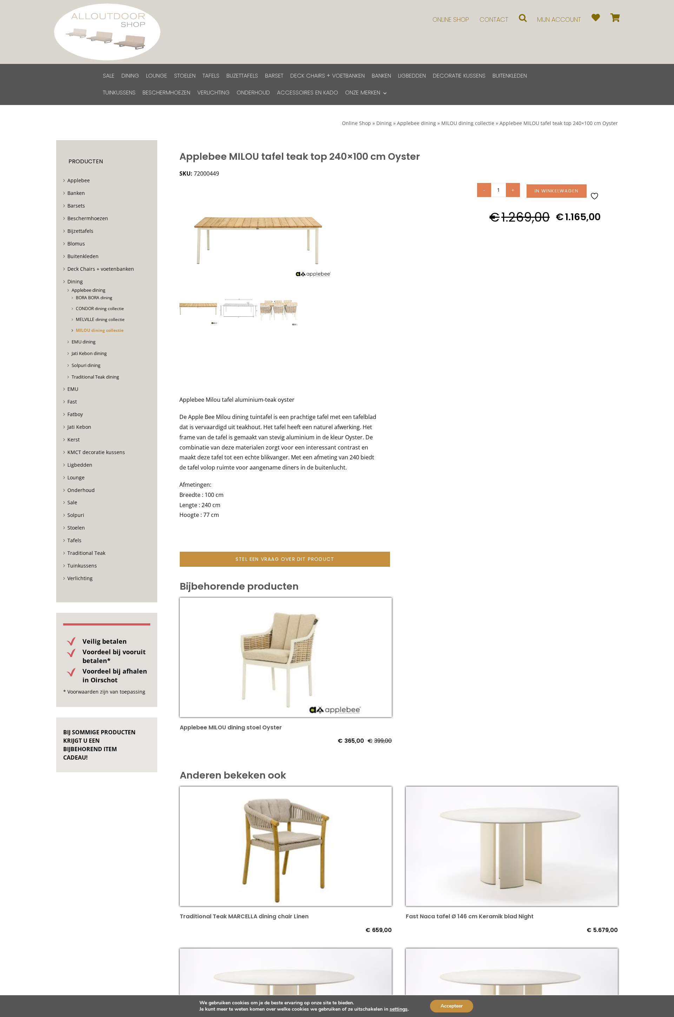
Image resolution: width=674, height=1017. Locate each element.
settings (399, 1009)
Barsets (76, 205)
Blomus (76, 243)
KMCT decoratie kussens (96, 452)
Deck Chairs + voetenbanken (100, 268)
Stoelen (76, 527)
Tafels (74, 540)
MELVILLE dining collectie (100, 319)
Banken (76, 193)
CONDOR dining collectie (100, 308)
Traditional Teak (86, 553)
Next (333, 235)
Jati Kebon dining (89, 353)
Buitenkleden (83, 256)
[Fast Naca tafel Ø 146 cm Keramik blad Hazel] (286, 953)
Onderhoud (81, 490)
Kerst (73, 439)
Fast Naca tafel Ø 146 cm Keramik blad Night (470, 916)
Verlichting (80, 578)
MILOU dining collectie (467, 123)
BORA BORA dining (94, 297)
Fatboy (75, 414)
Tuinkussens (82, 565)
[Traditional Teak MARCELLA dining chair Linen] (286, 791)
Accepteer (452, 1006)
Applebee (78, 180)
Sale (72, 502)
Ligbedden (79, 464)
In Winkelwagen (557, 191)
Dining (384, 123)
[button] (523, 17)
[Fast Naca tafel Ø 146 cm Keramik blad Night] (512, 791)
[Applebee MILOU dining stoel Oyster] (286, 602)
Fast (72, 401)
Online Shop (356, 123)
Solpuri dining (86, 365)
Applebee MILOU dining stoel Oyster (231, 727)
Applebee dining (416, 123)
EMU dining (83, 342)
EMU (72, 389)
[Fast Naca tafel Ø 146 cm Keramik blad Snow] (512, 953)
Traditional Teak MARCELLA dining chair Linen (244, 916)
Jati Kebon (79, 427)
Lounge (76, 477)
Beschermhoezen (87, 218)
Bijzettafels (80, 231)
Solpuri (75, 515)
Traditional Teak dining (95, 377)
